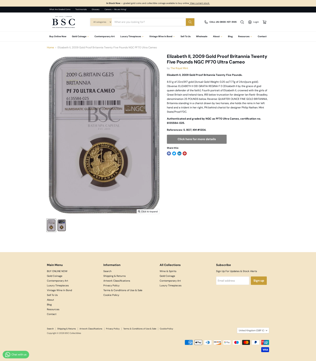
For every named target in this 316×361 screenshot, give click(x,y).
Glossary (96, 9)
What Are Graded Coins (59, 9)
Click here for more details (197, 139)
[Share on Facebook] (169, 153)
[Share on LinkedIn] (179, 153)
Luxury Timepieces (130, 36)
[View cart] (265, 22)
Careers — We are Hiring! (115, 9)
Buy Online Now (57, 36)
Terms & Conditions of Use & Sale (122, 290)
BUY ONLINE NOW (57, 271)
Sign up (258, 281)
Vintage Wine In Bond (160, 36)
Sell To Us (186, 36)
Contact (262, 36)
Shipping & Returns (114, 276)
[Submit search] (190, 22)
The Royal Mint (179, 68)
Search (107, 271)
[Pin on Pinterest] (185, 153)
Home (50, 47)
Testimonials (81, 9)
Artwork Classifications (116, 280)
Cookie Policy (111, 295)
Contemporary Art (104, 36)
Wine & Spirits (168, 271)
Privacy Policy (111, 285)
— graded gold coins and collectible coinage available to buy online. (158, 3)
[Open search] (242, 22)
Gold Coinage (79, 36)
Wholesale (201, 36)
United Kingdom (251, 330)
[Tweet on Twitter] (174, 153)
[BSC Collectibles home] (63, 22)
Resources (244, 36)
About (216, 36)
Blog (230, 36)
